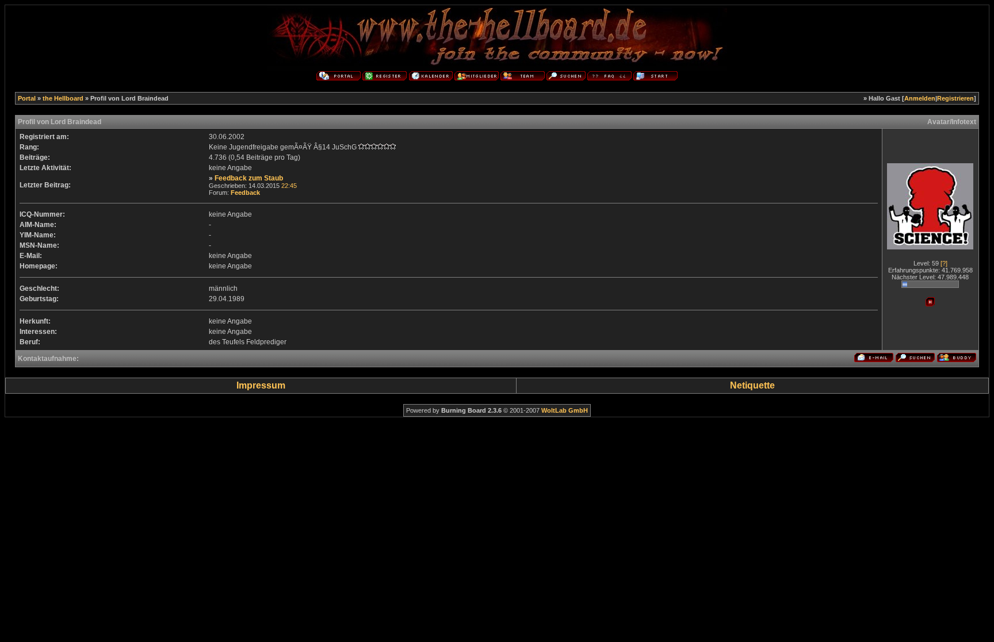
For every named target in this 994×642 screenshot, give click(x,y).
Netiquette (752, 385)
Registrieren (955, 98)
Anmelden (919, 98)
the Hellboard (63, 98)
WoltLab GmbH (564, 410)
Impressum (260, 385)
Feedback (245, 192)
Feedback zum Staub (249, 178)
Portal (27, 98)
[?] (944, 263)
